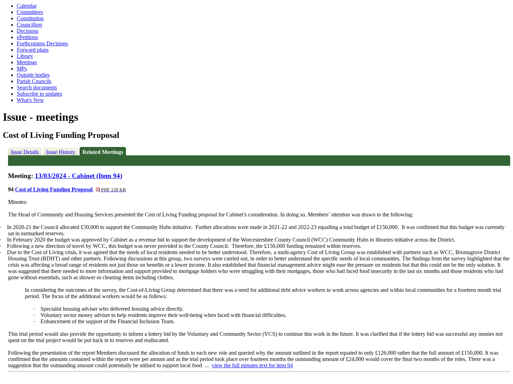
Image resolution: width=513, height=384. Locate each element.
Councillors (29, 25)
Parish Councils (34, 81)
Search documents (37, 87)
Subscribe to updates (39, 94)
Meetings (27, 62)
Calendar (27, 6)
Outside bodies (33, 75)
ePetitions (27, 37)
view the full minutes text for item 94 (252, 365)
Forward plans (33, 50)
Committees (30, 12)
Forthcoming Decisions (42, 43)
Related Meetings (102, 152)
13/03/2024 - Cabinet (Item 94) (78, 175)
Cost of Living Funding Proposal (70, 189)
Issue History (60, 152)
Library (25, 56)
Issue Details (25, 152)
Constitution (30, 18)
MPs (22, 69)
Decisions (27, 31)
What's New (30, 100)
